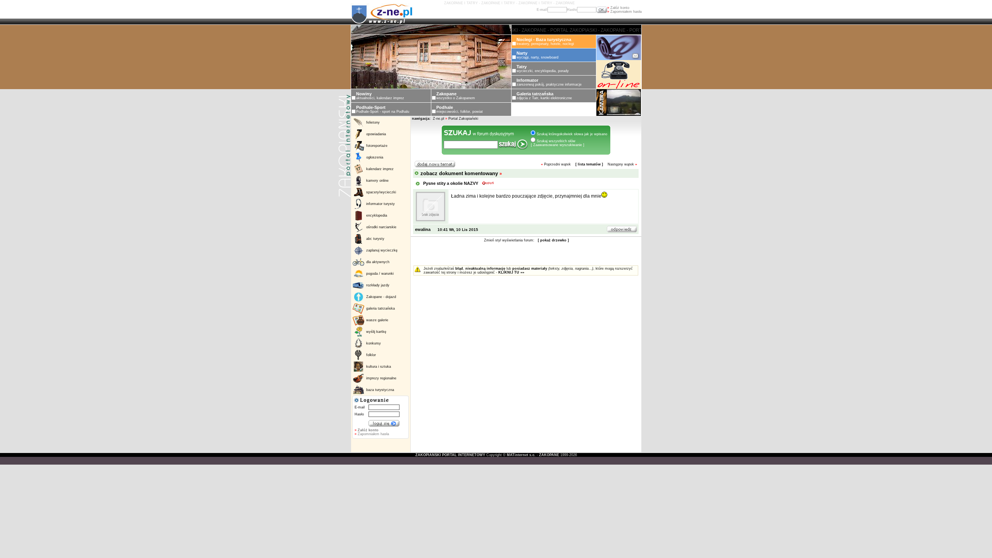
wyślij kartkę (376, 332)
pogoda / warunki (380, 274)
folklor (371, 355)
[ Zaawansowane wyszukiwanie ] (557, 145)
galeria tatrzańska (380, 308)
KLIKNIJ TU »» (511, 272)
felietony (373, 122)
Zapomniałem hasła (624, 12)
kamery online (377, 181)
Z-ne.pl (439, 119)
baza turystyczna (380, 390)
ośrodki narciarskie (381, 227)
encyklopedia (376, 215)
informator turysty (380, 204)
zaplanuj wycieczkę (382, 250)
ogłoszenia (374, 157)
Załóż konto (618, 8)
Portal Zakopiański (463, 119)
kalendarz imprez (380, 169)
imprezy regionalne (381, 378)
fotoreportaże (377, 146)
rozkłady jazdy (377, 285)
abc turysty (375, 239)
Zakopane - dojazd (381, 297)
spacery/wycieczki (381, 192)
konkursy (373, 343)
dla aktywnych (377, 262)
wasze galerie (377, 320)
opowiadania (376, 134)
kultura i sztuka (378, 367)
